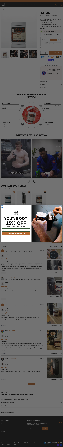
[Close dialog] (2, 206)
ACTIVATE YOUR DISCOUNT (16, 234)
